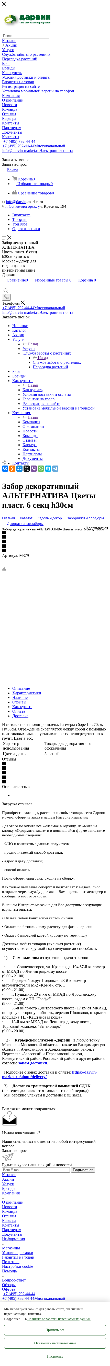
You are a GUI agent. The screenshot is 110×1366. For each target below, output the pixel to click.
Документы (12, 1234)
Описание (21, 688)
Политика (10, 1262)
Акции (8, 1179)
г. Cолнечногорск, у (22, 206)
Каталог (9, 1175)
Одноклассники (26, 229)
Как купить (32, 390)
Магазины (11, 1248)
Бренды (8, 1188)
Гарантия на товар (18, 1257)
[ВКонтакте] (5, 469)
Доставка (20, 716)
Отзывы (19, 702)
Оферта (8, 1289)
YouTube (19, 224)
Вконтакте (21, 215)
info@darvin (16, 202)
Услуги (29, 348)
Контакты (10, 1225)
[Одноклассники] (12, 469)
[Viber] (34, 469)
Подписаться (83, 1170)
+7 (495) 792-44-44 (19, 141)
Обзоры (9, 1285)
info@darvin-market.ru (37, 150)
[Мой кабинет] (4, 286)
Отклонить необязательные (55, 1343)
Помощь (9, 1271)
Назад (33, 344)
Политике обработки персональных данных (59, 1319)
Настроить (55, 1356)
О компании (13, 1202)
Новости (9, 1207)
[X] (27, 469)
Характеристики (26, 693)
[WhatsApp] (41, 469)
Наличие (20, 697)
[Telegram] (55, 469)
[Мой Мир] (19, 469)
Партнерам (11, 1230)
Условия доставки (17, 1252)
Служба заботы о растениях (57, 362)
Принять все (55, 1330)
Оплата (18, 711)
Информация (13, 1239)
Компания (31, 422)
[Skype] (48, 469)
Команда (9, 1211)
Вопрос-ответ (14, 1280)
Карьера (9, 1220)
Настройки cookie (17, 1266)
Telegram (19, 219)
